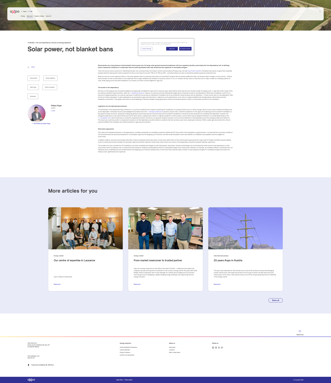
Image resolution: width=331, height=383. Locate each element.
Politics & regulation (50, 87)
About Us (48, 16)
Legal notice (119, 379)
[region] (166, 47)
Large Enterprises (125, 350)
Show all (275, 300)
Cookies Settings (146, 48)
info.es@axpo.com (33, 356)
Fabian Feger (33, 87)
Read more (57, 284)
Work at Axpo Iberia (174, 352)
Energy (23, 16)
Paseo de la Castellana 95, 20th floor (42, 365)
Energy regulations (50, 78)
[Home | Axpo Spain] (15, 12)
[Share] (28, 67)
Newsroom (30, 16)
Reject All (172, 48)
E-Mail (53, 111)
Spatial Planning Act (138, 93)
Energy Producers (125, 352)
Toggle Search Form (320, 11)
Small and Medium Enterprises (128, 347)
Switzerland (33, 96)
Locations (172, 350)
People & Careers (39, 16)
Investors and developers (127, 355)
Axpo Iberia (172, 347)
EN (31, 11)
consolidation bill (105, 118)
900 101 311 (31, 358)
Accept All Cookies (185, 48)
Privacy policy (128, 379)
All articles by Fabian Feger (42, 123)
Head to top (299, 334)
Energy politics (33, 78)
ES (29, 11)
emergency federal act (156, 112)
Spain (24, 11)
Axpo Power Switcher (194, 71)
